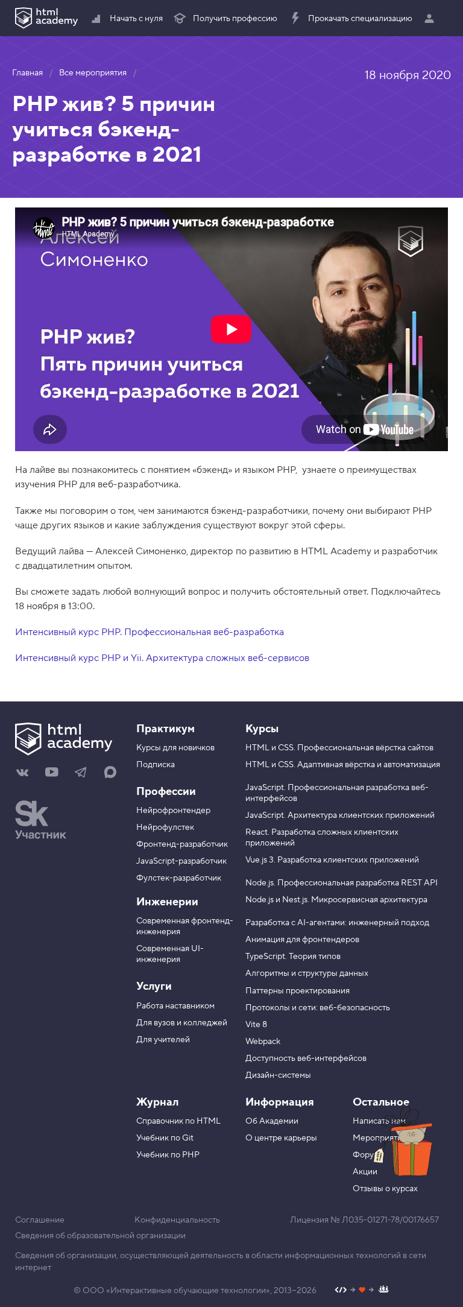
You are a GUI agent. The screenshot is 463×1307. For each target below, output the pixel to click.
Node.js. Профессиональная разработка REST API (341, 883)
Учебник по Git (165, 1138)
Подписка (155, 764)
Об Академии (271, 1121)
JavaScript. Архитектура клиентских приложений (340, 815)
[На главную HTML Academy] (46, 18)
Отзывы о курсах (385, 1188)
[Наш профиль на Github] (362, 1291)
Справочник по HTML (178, 1121)
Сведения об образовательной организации (100, 1235)
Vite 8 (256, 1024)
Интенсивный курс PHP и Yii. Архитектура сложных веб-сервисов (162, 658)
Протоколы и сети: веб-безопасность (317, 1007)
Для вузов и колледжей (181, 1022)
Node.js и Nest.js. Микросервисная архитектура (336, 899)
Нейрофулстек (165, 827)
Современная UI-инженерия (170, 954)
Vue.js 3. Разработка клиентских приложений (332, 860)
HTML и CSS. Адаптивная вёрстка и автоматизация (342, 764)
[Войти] (432, 18)
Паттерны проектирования (297, 991)
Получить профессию (235, 18)
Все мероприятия (93, 73)
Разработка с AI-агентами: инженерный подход (337, 922)
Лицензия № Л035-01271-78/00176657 (364, 1220)
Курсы (262, 729)
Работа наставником (175, 1006)
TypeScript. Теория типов (293, 956)
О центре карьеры (281, 1138)
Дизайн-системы (278, 1075)
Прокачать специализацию (360, 18)
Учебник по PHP (168, 1155)
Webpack (262, 1041)
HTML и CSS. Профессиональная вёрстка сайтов (339, 747)
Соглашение (40, 1220)
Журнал (157, 1102)
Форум (366, 1155)
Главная (27, 73)
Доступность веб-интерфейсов (306, 1058)
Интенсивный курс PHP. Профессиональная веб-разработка (149, 632)
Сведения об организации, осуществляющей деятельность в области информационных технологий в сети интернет (220, 1261)
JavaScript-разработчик (181, 861)
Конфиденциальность (177, 1220)
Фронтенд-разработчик (182, 844)
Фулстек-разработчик (178, 878)
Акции (365, 1171)
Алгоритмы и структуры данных (306, 973)
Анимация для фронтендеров (302, 939)
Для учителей (163, 1039)
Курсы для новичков (175, 747)
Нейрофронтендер (173, 810)
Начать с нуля (136, 18)
